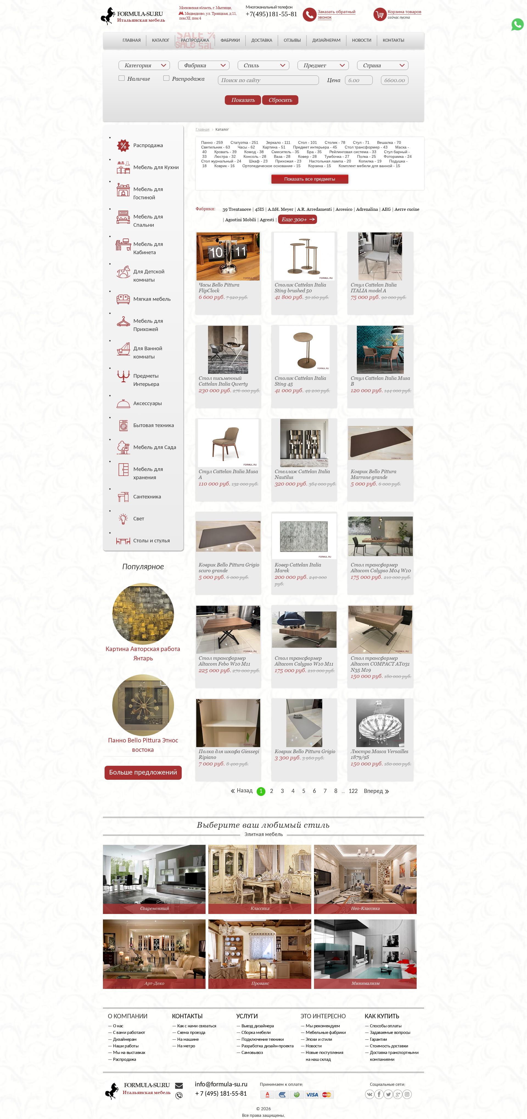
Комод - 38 (256, 152)
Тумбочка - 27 (339, 156)
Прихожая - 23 (291, 161)
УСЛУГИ (247, 1016)
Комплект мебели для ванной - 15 (372, 166)
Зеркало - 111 (281, 142)
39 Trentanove (237, 209)
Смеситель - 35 (288, 152)
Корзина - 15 (322, 166)
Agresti (267, 219)
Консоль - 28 (257, 156)
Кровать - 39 (228, 152)
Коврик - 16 (227, 166)
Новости (313, 1046)
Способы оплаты (385, 1026)
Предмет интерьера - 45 (318, 147)
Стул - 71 (364, 142)
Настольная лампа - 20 (333, 161)
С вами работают (129, 1032)
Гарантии (378, 1039)
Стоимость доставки (389, 1046)
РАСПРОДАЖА (195, 40)
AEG (386, 209)
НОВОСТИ (361, 40)
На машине (187, 1039)
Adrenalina (367, 209)
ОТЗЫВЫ (292, 40)
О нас (118, 1026)
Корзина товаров (404, 12)
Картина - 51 (277, 147)
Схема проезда (191, 1032)
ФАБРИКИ (230, 40)
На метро (186, 1046)
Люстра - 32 (227, 156)
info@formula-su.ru (221, 1084)
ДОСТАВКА (261, 40)
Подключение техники (263, 1039)
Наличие (138, 78)
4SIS (259, 209)
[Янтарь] (143, 602)
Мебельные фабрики (326, 1032)
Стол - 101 (310, 142)
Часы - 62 (249, 147)
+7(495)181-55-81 (272, 14)
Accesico (344, 209)
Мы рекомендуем (323, 1026)
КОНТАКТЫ (393, 40)
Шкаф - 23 (261, 161)
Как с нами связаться (196, 1026)
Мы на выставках (129, 1052)
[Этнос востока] (143, 693)
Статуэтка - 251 (247, 142)
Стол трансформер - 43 (369, 147)
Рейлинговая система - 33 (355, 152)
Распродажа (188, 78)
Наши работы (126, 1046)
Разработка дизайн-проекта (268, 1046)
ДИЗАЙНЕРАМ (326, 40)
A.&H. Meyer (280, 209)
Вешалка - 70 (392, 142)
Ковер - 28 (310, 156)
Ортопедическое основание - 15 (274, 166)
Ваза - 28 (285, 156)
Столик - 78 (338, 142)
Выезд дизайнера (258, 1026)
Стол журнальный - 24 (224, 161)
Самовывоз (252, 1052)
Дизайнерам (125, 1039)
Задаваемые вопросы (390, 1032)
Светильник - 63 (219, 147)
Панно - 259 (215, 142)
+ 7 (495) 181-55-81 (221, 1094)
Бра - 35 (317, 152)
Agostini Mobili (240, 219)
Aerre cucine (407, 209)
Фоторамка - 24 (400, 156)
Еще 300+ (294, 219)
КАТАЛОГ (160, 40)
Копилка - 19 (373, 161)
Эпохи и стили (319, 1039)
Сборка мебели (256, 1032)
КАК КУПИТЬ (382, 1016)
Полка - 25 (369, 156)
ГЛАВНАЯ (132, 40)
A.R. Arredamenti (314, 209)
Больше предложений (143, 772)
